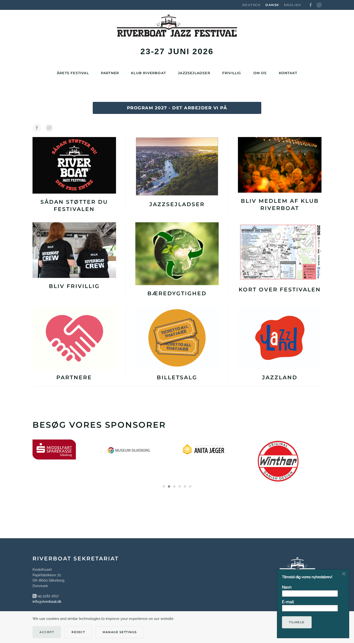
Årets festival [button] (73, 73)
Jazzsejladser (194, 73)
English (292, 5)
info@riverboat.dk (47, 601)
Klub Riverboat (148, 73)
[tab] (164, 486)
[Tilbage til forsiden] (177, 28)
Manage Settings (120, 632)
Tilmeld (297, 622)
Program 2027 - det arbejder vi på (177, 108)
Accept (46, 632)
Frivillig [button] (231, 73)
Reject (78, 632)
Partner (110, 73)
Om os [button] (260, 73)
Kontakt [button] (288, 73)
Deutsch (251, 5)
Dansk (272, 5)
